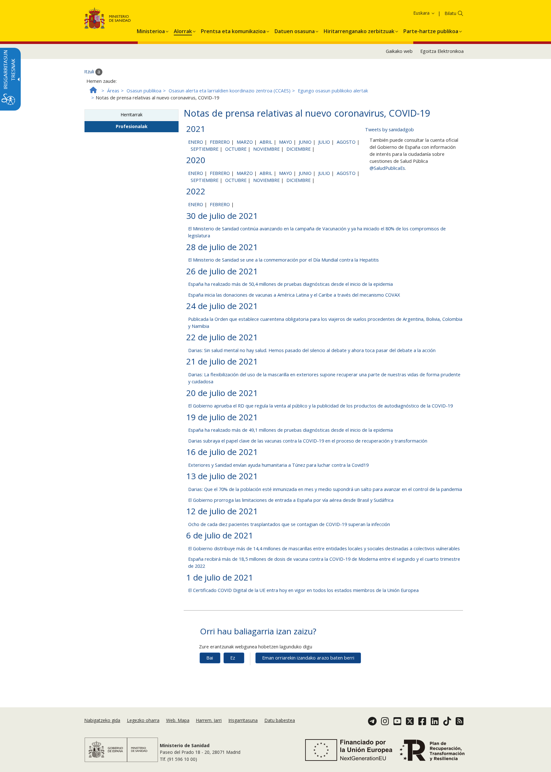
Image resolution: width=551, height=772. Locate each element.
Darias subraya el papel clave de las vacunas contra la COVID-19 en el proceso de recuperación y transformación (307, 441)
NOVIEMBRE (266, 149)
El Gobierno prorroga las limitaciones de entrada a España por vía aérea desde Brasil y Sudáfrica (290, 500)
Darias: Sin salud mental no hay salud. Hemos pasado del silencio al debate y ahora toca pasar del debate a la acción (312, 350)
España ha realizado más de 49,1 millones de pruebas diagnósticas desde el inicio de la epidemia (290, 430)
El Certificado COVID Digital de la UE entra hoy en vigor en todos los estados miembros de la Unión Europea (303, 590)
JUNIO (305, 142)
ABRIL (266, 142)
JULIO (324, 142)
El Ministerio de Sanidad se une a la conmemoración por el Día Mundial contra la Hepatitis (283, 260)
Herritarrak (132, 115)
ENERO (195, 142)
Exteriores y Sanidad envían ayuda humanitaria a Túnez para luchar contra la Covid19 (278, 465)
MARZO (245, 142)
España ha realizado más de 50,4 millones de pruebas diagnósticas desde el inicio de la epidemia (290, 284)
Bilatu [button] (450, 13)
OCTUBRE (235, 149)
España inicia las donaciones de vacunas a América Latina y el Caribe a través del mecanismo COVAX (294, 295)
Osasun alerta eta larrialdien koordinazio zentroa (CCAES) (229, 91)
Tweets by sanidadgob (389, 129)
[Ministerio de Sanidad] (107, 19)
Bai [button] (209, 658)
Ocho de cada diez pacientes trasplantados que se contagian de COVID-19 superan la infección (289, 524)
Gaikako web (399, 51)
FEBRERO (220, 142)
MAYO (285, 142)
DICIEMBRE (298, 149)
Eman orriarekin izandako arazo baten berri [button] (308, 658)
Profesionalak (131, 126)
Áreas (113, 91)
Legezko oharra (143, 720)
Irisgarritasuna (243, 720)
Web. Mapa (177, 720)
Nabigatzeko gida (102, 720)
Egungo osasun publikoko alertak (333, 91)
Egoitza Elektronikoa (442, 51)
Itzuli (89, 72)
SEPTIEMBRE (204, 149)
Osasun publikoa (144, 91)
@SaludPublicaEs (387, 168)
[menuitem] (150, 30)
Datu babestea (279, 720)
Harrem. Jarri (209, 720)
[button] (413, 13)
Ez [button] (232, 658)
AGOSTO (346, 142)
